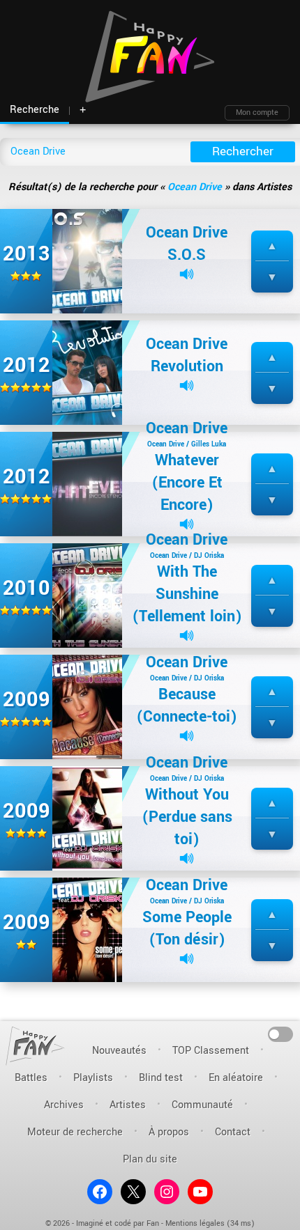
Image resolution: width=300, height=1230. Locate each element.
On (281, 1033)
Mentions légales (195, 1223)
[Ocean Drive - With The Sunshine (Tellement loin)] (87, 595)
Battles (31, 1078)
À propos (169, 1132)
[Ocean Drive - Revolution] (87, 372)
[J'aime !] (272, 246)
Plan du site (150, 1159)
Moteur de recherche (75, 1132)
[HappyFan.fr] (35, 1045)
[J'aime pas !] (272, 277)
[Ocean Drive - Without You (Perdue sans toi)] (87, 818)
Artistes (128, 1105)
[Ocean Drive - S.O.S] (87, 261)
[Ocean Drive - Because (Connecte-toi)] (87, 706)
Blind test (161, 1078)
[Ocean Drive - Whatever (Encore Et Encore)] (87, 483)
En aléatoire (236, 1078)
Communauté (202, 1105)
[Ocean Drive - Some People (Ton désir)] (87, 929)
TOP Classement (210, 1050)
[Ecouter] (187, 274)
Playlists (93, 1078)
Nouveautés (119, 1050)
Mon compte (257, 112)
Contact (232, 1132)
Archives (64, 1105)
